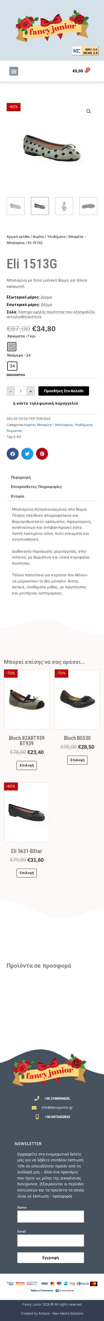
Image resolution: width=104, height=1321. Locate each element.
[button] (13, 71)
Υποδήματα (56, 237)
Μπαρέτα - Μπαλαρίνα (55, 425)
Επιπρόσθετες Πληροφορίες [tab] (36, 486)
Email (21, 1231)
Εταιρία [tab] (17, 496)
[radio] (12, 347)
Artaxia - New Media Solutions (60, 1313)
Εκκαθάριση (16, 374)
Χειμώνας (14, 431)
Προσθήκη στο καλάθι (63, 391)
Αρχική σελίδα (18, 237)
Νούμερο (15, 355)
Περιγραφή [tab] (21, 477)
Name (22, 1207)
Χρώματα (16, 336)
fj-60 (17, 437)
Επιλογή (27, 765)
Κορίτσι (38, 237)
